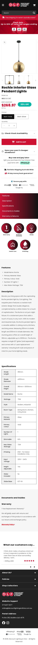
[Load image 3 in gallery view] (19, 80)
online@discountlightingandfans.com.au (17, 608)
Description (7, 201)
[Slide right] (35, 80)
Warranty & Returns (10, 216)
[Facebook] (4, 623)
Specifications (8, 206)
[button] (34, 5)
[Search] (34, 13)
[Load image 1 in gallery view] (9, 80)
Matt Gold (8, 117)
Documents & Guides (11, 211)
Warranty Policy (8, 524)
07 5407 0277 (7, 605)
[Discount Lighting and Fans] (19, 5)
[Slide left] (2, 80)
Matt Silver (21, 117)
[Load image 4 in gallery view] (28, 80)
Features (6, 195)
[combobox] (19, 13)
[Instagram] (7, 623)
